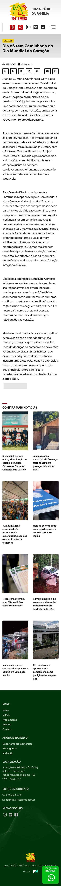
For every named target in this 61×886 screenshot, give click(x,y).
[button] (20, 27)
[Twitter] (35, 27)
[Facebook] (43, 27)
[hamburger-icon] (52, 27)
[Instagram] (28, 27)
